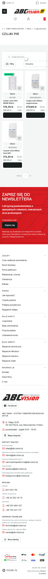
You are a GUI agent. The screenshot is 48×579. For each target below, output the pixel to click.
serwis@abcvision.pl (15, 532)
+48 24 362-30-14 (14, 497)
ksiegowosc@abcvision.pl (17, 475)
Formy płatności (9, 269)
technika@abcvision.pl (16, 525)
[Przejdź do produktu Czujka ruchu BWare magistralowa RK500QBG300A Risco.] (35, 81)
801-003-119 (11, 490)
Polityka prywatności (11, 305)
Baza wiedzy (13, 539)
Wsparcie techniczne (11, 346)
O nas (4, 381)
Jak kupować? (8, 295)
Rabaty (5, 284)
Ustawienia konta (10, 335)
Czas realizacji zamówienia (14, 260)
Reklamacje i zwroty (11, 274)
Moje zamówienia (10, 325)
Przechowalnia (9, 330)
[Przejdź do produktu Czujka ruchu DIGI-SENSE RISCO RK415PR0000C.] (12, 81)
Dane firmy (7, 377)
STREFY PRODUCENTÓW (15, 29)
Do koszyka (12, 115)
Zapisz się (10, 225)
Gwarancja (7, 279)
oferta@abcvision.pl (15, 455)
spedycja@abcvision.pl (16, 469)
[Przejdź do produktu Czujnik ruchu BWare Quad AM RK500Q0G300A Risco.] (12, 131)
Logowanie (7, 321)
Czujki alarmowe (40, 29)
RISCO (29, 29)
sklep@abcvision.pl (14, 448)
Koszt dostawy (8, 265)
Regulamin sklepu (10, 309)
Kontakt (5, 372)
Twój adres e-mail (9, 220)
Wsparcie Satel (9, 361)
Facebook (12, 406)
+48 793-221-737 (14, 510)
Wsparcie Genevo (10, 356)
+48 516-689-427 (14, 505)
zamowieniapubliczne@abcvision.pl (22, 462)
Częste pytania (9, 300)
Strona (19, 176)
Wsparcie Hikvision (10, 351)
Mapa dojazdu (14, 435)
